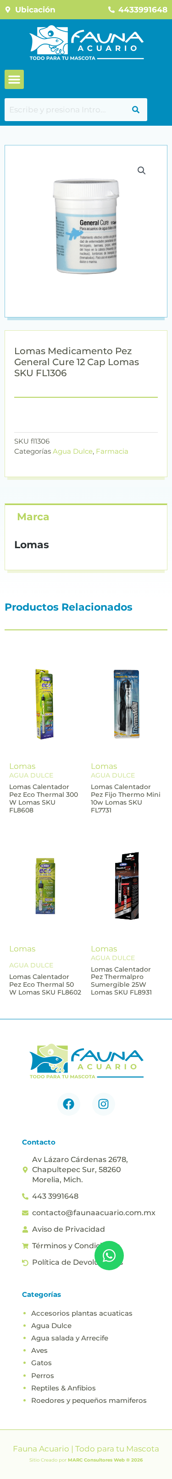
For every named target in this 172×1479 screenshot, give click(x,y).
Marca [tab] (33, 517)
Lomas (22, 766)
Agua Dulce (73, 451)
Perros (42, 1375)
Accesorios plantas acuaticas (82, 1313)
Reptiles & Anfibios (63, 1388)
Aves (39, 1350)
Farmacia (112, 451)
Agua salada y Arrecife (69, 1338)
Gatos (41, 1362)
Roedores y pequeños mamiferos (89, 1400)
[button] (14, 79)
